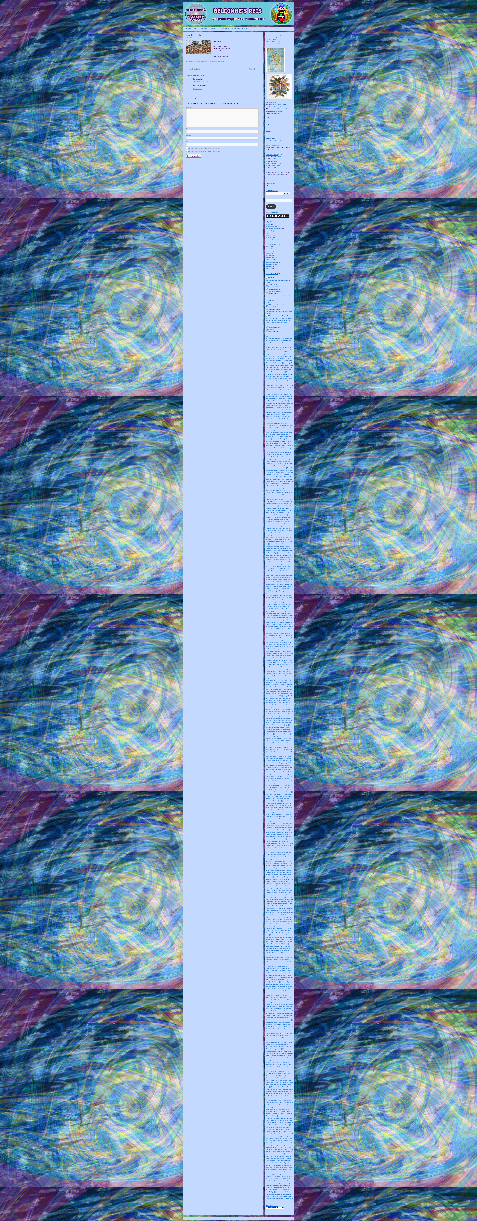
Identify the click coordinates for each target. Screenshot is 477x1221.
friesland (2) (288, 584)
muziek (268, 253)
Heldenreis (269, 131)
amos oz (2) (284, 374)
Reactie (189, 107)
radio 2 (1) (281, 912)
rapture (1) (289, 915)
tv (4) (286, 1113)
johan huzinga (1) (276, 707)
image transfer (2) (279, 673)
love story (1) (279, 771)
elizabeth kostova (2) (274, 546)
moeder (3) (269, 818)
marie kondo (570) (271, 792)
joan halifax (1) (272, 704)
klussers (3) (271, 740)
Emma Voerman (275, 289)
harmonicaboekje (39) (272, 626)
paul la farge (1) (285, 881)
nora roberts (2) (283, 850)
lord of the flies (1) (277, 769)
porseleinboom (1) (287, 901)
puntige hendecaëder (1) (278, 908)
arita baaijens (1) (271, 396)
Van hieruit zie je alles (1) (273, 1129)
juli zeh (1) (279, 722)
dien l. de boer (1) (273, 517)
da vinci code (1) (271, 477)
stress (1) (274, 993)
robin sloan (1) (285, 928)
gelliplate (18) (276, 588)
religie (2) (274, 921)
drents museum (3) (271, 530)
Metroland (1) (285, 805)
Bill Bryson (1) (286, 423)
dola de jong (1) (277, 521)
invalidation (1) (272, 687)
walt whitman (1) (281, 1158)
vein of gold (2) (272, 1131)
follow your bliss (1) (287, 575)
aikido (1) (287, 360)
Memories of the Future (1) (273, 805)
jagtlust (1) (269, 693)
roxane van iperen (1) (278, 935)
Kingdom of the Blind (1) (282, 736)
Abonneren (271, 206)
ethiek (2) (283, 559)
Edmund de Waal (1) (276, 537)
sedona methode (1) (279, 964)
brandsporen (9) (276, 439)
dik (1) (280, 517)
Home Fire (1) (280, 658)
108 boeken (277, 156)
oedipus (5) (269, 856)
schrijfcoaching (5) (282, 948)
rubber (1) (287, 935)
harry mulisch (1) (283, 626)
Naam (188, 129)
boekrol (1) (271, 432)
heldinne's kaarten (271, 239)
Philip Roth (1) (282, 888)
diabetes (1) (282, 512)
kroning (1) (279, 745)
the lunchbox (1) (278, 1037)
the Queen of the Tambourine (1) (280, 1060)
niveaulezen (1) (282, 845)
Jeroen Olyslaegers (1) (272, 702)
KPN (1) (268, 745)
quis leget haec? (275, 327)
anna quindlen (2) (276, 383)
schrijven (268, 266)
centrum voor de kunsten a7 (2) (275, 448)
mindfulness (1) (272, 816)
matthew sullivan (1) (284, 798)
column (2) (285, 463)
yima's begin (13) (277, 1185)
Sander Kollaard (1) (280, 939)
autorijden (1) (272, 410)
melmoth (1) (288, 803)
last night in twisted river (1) (284, 751)
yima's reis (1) (286, 1185)
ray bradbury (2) (270, 917)
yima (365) (269, 1185)
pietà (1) (280, 894)
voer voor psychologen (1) (275, 1149)
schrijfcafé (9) (272, 948)
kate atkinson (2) (277, 729)
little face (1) (277, 767)
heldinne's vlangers (271, 244)
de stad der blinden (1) (278, 497)
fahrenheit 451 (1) (278, 564)
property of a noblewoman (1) (281, 903)
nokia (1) (282, 847)
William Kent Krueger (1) (283, 1176)
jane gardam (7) (287, 696)
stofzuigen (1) (289, 990)
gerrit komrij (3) (275, 595)
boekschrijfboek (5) (279, 432)
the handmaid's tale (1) (286, 1026)
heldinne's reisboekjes (272, 242)
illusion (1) (271, 673)
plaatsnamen (275, 39)
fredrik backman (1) (280, 582)
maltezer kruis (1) (287, 780)
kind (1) (272, 736)
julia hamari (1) (270, 725)
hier (275, 46)
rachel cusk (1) (284, 910)
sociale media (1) (286, 977)
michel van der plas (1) (280, 812)
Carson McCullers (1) (286, 443)
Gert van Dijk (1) (284, 595)
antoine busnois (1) (280, 392)
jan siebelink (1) (278, 696)
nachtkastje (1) (280, 827)
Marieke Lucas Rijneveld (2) (285, 792)
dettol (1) (275, 512)
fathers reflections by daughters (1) (279, 568)
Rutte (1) (290, 937)
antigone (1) (285, 389)
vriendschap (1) (287, 1151)
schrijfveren (269, 260)
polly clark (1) (278, 901)
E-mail (189, 135)
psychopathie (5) (278, 906)
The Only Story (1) (283, 1051)
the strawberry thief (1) (286, 1075)
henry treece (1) (270, 640)
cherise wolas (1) (273, 450)
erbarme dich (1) (280, 557)
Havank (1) (276, 628)
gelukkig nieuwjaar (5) (274, 591)
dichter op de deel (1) (282, 515)
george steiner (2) (286, 591)
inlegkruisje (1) (279, 682)
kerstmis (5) (287, 734)
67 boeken (282, 174)
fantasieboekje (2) (282, 566)
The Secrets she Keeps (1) (280, 1071)
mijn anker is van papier (273, 233)
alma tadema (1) (275, 369)
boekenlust (274, 285)
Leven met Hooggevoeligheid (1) (281, 763)
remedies (273, 41)
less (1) (270, 763)
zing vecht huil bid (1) (282, 1192)
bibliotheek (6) (287, 421)
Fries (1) (282, 584)
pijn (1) (285, 894)
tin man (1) (287, 1098)
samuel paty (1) (270, 939)
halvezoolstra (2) (282, 617)
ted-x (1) (270, 1006)
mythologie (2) (272, 827)
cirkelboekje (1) (279, 456)
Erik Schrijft (274, 293)
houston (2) (286, 662)
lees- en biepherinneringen (273, 228)
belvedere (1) (284, 418)
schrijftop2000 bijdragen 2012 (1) (275, 955)
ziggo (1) (273, 1192)
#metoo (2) (279, 338)
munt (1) (280, 825)
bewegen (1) (271, 421)
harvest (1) (269, 628)
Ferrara (196, 79)
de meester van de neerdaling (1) (280, 492)
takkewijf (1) (281, 1002)
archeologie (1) (287, 394)
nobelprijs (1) (276, 847)
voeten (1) (286, 1149)
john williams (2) (270, 711)
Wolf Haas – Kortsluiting (273, 286)
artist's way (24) (274, 398)
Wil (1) (276, 1174)
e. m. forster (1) (283, 535)
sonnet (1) (274, 979)
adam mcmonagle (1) (280, 354)
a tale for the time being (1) (283, 345)
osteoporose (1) (272, 872)
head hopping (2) (284, 628)
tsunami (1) (281, 1113)
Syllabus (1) (276, 999)
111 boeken (277, 165)
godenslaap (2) (283, 604)
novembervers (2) (282, 852)
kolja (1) (277, 740)
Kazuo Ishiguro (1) (283, 731)
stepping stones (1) (278, 990)
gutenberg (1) (277, 613)
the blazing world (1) (277, 1008)
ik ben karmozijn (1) (283, 671)
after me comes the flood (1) (276, 360)
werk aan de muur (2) (277, 1165)
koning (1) (271, 742)
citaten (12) (274, 459)
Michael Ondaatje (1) (272, 809)
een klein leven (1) (279, 539)
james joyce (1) (276, 693)
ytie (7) (281, 1189)
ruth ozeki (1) (283, 937)
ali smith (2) (283, 365)
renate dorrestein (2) (283, 921)
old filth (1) (275, 859)
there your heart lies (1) (286, 1089)
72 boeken (277, 159)
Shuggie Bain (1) (273, 968)
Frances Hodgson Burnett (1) (280, 579)
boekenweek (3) (280, 430)
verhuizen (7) (289, 1133)
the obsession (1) (273, 1051)
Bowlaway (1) (288, 436)
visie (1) (270, 1142)
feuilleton (268, 235)
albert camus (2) (279, 363)
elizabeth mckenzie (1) (274, 548)
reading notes (275, 331)
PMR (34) (271, 899)
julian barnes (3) (279, 725)
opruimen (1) (271, 868)
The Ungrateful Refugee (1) (276, 1080)
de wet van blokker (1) (272, 506)
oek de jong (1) (277, 856)
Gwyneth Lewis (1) (286, 613)
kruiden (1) (286, 745)
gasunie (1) (274, 586)
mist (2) (285, 816)
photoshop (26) (276, 890)
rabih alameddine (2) (274, 910)
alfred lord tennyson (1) (272, 365)
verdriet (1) (269, 1133)
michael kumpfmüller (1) (285, 807)
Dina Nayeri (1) (286, 517)
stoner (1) (269, 993)
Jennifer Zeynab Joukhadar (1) (283, 700)
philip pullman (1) (273, 888)
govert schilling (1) (271, 608)
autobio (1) (281, 407)
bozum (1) (269, 439)
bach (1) (284, 410)
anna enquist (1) (282, 380)
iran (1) (279, 687)
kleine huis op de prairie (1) (281, 738)
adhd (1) (288, 354)
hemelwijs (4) (277, 637)
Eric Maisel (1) (289, 557)
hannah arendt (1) (271, 620)
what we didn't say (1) (286, 1167)
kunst (267, 246)
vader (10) (281, 1125)
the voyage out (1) (276, 1082)
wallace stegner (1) (271, 1158)
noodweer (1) (289, 847)
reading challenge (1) (282, 917)
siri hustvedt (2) (280, 973)
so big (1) (278, 977)
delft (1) (284, 508)
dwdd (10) (276, 535)
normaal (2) (273, 852)
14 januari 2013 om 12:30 (200, 81)
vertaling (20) (286, 1136)
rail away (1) (287, 912)
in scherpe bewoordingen (278, 305)
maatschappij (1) (271, 778)
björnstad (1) (269, 425)
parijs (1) (276, 879)
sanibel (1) (290, 939)
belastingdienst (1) (275, 418)
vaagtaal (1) (274, 1125)
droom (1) (284, 530)
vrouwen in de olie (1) (272, 1156)
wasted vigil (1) (272, 1160)
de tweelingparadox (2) (277, 501)
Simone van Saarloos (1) (286, 970)
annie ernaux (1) (283, 387)
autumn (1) (279, 410)
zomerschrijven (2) (271, 1196)
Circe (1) (287, 454)
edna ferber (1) (287, 537)
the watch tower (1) (276, 1084)
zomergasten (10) (286, 1194)
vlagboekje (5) (270, 1145)
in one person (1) (275, 678)
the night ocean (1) (277, 1049)
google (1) (287, 606)
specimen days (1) (286, 982)
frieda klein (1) (276, 584)
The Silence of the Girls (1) (283, 1073)
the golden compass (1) (282, 1024)
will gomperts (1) (286, 1174)
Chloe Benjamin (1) (285, 452)
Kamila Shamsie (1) (279, 727)
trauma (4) (276, 1107)
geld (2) (270, 588)
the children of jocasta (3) (275, 1015)
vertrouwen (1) (280, 1138)
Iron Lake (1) (284, 687)
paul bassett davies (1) (274, 881)
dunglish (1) (269, 535)
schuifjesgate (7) (271, 961)
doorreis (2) (282, 523)
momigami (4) (276, 818)
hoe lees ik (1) (272, 658)
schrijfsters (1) (277, 950)
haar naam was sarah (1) (273, 615)
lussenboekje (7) (284, 774)
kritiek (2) (273, 745)
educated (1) (269, 539)
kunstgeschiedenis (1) (285, 747)
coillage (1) (288, 461)
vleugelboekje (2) (286, 1145)
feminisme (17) (275, 573)
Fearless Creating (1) (278, 570)
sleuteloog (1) (278, 975)
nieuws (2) (275, 843)
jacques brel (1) (285, 691)
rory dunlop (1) (288, 932)
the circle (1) (286, 1015)
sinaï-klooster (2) (271, 973)
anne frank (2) (272, 385)
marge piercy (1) (280, 785)
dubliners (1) (276, 532)
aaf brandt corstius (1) (282, 349)
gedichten (269, 237)
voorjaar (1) (274, 1151)
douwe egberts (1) (273, 528)
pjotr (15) (273, 897)
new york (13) (284, 841)
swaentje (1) (280, 997)
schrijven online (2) (284, 959)
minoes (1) (280, 816)
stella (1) (285, 988)
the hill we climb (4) (276, 1031)
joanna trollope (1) (282, 704)
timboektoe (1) (280, 1098)
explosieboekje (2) (284, 561)
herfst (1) (285, 640)
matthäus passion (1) (272, 798)
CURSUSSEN (191, 29)
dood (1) (268, 523)
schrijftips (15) (285, 950)
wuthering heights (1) (277, 1183)
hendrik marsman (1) (287, 637)
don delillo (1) (286, 521)
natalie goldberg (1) (277, 832)
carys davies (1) (270, 445)
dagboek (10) (280, 477)
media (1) (285, 801)
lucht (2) (285, 771)
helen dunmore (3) (285, 633)
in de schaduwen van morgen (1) (277, 675)
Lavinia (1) (269, 754)
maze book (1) (270, 801)
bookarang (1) (286, 434)
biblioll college (275, 309)
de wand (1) (287, 503)
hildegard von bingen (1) (279, 653)
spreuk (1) (287, 984)
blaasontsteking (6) (279, 425)
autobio (268, 224)
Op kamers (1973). (271, 307)
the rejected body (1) (281, 1062)
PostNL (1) (269, 903)
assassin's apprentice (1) (282, 401)
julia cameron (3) (287, 722)
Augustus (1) (271, 405)
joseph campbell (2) (283, 720)
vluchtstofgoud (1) (281, 1147)
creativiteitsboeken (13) (280, 470)
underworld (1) (275, 1118)
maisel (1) (279, 780)
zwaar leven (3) (272, 1198)
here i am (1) (279, 640)
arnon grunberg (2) (281, 396)
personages (274, 37)
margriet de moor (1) (278, 787)
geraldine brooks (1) (272, 593)
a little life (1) (271, 345)
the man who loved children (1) (279, 1040)
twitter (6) (276, 1116)
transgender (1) (283, 1104)
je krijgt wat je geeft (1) (283, 698)
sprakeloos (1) (279, 984)
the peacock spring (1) (280, 1053)
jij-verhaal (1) (283, 702)
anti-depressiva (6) (276, 389)
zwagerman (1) (281, 1198)
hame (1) (289, 617)
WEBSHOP (236, 29)
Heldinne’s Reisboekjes (272, 118)
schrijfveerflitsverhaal (272, 262)
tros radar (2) (276, 1111)
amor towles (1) (276, 374)
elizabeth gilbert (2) (275, 544)
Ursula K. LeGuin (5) (277, 1122)
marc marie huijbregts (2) (273, 783)
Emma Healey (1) (273, 553)
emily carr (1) (284, 548)
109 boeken (277, 163)
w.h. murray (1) (287, 1156)
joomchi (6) (284, 716)
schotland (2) (278, 946)
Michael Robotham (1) (284, 809)
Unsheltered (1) (272, 1120)
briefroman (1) (270, 441)
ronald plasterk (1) (278, 932)
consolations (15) (283, 468)
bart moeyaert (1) (279, 412)
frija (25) (268, 586)
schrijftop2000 (270, 257)
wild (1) (280, 1174)
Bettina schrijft (275, 278)
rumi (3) (277, 937)
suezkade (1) (271, 995)
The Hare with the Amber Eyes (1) (275, 1028)
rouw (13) (268, 935)
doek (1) (288, 519)
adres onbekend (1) (271, 356)
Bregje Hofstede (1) (287, 439)
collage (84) (269, 463)
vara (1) (283, 1129)
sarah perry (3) (270, 941)
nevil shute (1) (276, 841)
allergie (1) (284, 367)
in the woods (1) (285, 678)
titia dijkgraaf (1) (275, 1100)
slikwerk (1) (286, 975)
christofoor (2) (280, 454)
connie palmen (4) (273, 468)
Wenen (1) (278, 1163)
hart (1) (291, 626)
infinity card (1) (270, 682)
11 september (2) (275, 340)
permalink (221, 61)
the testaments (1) (271, 1078)
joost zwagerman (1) (276, 718)
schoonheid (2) (270, 946)
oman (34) (277, 861)
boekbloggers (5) (271, 430)
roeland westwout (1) (282, 930)
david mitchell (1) (285, 483)
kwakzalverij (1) (281, 749)
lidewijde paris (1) (281, 765)
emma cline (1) (278, 550)
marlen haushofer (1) (272, 794)
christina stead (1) (271, 454)
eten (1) (278, 559)
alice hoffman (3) (275, 367)
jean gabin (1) (270, 700)
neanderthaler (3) (273, 836)
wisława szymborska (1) (276, 1178)
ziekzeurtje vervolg (280, 104)
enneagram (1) (285, 555)
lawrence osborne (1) (278, 754)
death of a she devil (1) (274, 508)
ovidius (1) (276, 874)
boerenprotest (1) (277, 434)
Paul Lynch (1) (270, 883)
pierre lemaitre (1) (273, 894)
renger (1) (274, 923)
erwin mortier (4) (270, 559)
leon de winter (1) (278, 760)
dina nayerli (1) (270, 519)
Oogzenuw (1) (284, 865)
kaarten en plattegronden (278, 43)
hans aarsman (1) (279, 622)
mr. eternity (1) (281, 821)
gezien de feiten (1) (280, 599)
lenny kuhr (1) (281, 758)
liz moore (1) (284, 767)
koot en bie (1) (287, 742)
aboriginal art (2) (281, 351)
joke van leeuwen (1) (281, 711)
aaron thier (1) (272, 351)
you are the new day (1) (279, 1187)
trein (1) (285, 1109)
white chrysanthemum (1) (278, 1171)
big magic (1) (278, 423)
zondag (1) (280, 1196)
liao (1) (268, 765)
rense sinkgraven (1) (283, 923)
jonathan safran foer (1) (278, 713)
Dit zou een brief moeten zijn (274, 291)
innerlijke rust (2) (288, 682)
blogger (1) (288, 427)
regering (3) (287, 919)
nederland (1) (282, 836)
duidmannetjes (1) (286, 532)
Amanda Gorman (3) (286, 369)
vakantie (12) (287, 1125)
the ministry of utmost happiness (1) (278, 1044)
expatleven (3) (275, 561)
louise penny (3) (270, 771)
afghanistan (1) (281, 358)
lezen (267, 248)
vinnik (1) (281, 1140)
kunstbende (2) (274, 747)
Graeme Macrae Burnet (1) (284, 608)
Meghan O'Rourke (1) (278, 803)
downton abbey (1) (284, 528)
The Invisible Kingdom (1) (275, 1033)
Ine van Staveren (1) (285, 680)
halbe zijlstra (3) (272, 617)
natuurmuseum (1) (279, 834)
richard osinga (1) (281, 926)
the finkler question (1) (272, 1022)
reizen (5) (268, 921)
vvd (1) (281, 1156)
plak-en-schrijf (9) (281, 897)
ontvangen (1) (276, 865)
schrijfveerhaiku (205, 61)
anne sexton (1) (280, 385)
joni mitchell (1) (276, 716)
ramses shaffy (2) (281, 915)
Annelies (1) (275, 387)
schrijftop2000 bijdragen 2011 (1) (275, 952)
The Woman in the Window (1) (279, 1087)
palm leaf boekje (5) (279, 877)
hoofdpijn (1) (276, 660)
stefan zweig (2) (278, 988)
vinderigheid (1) (274, 1140)
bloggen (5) (281, 427)
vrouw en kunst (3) (279, 1154)
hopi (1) (283, 660)
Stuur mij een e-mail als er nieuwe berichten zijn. (204, 151)
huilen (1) (280, 669)
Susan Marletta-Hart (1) (282, 995)
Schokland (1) (285, 944)
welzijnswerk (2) (270, 1163)
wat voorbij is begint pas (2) (284, 1160)
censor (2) (290, 445)
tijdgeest (268, 268)
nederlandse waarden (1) (279, 839)
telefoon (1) (276, 1006)
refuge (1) (281, 919)
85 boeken (277, 161)
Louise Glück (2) (287, 769)
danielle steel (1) (282, 481)
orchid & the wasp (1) (286, 868)
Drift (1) (279, 530)
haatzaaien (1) (285, 615)
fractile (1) (269, 579)
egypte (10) (271, 541)
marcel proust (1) (285, 783)
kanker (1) (288, 727)
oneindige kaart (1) (275, 863)
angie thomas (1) (279, 378)
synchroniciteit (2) (285, 999)
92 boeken (277, 170)
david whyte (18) (279, 485)
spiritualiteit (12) (270, 984)
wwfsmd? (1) (287, 1183)
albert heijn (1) (288, 363)
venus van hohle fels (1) (284, 1131)
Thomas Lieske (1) (283, 1091)
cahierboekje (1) (284, 441)
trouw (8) (283, 1111)
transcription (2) (274, 1104)
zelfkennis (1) (287, 1189)
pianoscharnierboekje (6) (275, 892)
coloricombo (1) (277, 463)
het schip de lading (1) (281, 651)
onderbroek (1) (284, 861)
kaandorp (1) (269, 727)
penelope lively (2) (283, 885)
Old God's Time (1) (283, 859)
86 (291, 174)
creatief (268, 231)
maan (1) (273, 776)
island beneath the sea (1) (280, 689)
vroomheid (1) (270, 1154)
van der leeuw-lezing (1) (273, 1127)
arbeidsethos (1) (278, 394)
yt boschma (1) (274, 1189)
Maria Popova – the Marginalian (280, 316)
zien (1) (268, 1192)
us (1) (284, 1122)
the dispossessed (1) (285, 1017)
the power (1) (279, 1058)
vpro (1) (280, 1151)
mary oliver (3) (289, 796)
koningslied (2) (278, 742)
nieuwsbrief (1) (282, 843)
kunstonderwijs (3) (271, 749)
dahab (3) (287, 477)
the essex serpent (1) (286, 1020)
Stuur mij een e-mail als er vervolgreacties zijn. (203, 148)
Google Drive (285, 149)
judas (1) (273, 722)
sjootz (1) (287, 973)
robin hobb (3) (277, 928)
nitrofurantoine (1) (273, 845)
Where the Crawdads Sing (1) (274, 1169)
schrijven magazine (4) (272, 959)
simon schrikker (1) (283, 968)
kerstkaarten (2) (279, 734)
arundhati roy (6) (284, 398)
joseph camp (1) (272, 720)
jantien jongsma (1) (271, 698)
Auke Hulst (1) (279, 405)
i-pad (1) (275, 671)
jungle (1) (287, 725)
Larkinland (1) (272, 751)
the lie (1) (276, 1035)
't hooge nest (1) (271, 338)
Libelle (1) (273, 765)
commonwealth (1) (280, 465)
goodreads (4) (280, 606)
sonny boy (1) (281, 979)
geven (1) (285, 597)
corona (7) (271, 470)
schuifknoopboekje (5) (282, 961)
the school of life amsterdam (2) (277, 1069)
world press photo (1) (282, 1180)
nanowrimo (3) (274, 830)
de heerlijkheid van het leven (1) (280, 490)
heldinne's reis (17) (274, 633)
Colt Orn (268, 106)
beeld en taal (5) (280, 416)
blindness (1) (274, 427)
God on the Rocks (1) (272, 604)
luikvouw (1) (275, 774)
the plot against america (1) (279, 1055)
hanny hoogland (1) (282, 620)
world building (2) (271, 1180)
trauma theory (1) (284, 1107)
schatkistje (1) (276, 944)
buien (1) (276, 441)
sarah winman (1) (280, 941)
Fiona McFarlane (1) (276, 575)
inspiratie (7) (276, 684)
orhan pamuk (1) (271, 870)
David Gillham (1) (275, 483)
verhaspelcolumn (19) (279, 1133)
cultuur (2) (278, 474)
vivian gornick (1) (277, 1142)
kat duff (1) (269, 729)
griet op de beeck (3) (279, 611)
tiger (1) (275, 1095)
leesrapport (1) (275, 756)
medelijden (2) (279, 801)
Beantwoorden (197, 89)
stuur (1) (280, 993)
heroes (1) (278, 642)
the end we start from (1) (273, 1020)
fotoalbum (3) (270, 577)
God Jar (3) (287, 602)
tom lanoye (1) (284, 1100)
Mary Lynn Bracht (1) (278, 796)
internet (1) (284, 684)
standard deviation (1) (272, 986)
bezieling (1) (279, 421)
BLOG (244, 29)
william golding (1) (271, 1176)
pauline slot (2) (279, 883)
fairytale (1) (273, 566)
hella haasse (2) (280, 635)
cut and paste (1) (286, 474)
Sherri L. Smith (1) (277, 966)
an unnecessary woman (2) (278, 376)
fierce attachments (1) (286, 573)
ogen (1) (284, 856)
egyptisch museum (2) (281, 541)
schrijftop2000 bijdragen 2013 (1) (275, 957)
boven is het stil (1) (279, 436)
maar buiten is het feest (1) (284, 776)
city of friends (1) (282, 459)
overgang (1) (288, 872)
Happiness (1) (288, 624)
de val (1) (287, 501)
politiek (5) (271, 901)
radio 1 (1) (274, 912)
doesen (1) (269, 521)
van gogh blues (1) (285, 1127)
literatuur (268, 251)
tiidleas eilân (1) (282, 1095)
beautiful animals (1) (281, 414)
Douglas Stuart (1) (277, 526)
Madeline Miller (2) (281, 778)
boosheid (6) (269, 436)
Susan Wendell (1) (271, 997)
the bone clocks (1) (282, 1011)
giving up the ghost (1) (277, 602)
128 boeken (277, 167)
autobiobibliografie (271, 226)
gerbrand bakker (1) (283, 593)
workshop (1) (287, 1178)
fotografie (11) (278, 577)
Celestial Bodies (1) (280, 445)
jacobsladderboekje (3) (274, 691)
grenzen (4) (269, 611)
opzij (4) (278, 868)
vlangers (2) (278, 1145)
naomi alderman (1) (284, 830)
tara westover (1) (273, 1004)
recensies (269, 255)
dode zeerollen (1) (280, 519)
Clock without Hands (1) (277, 461)
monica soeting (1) (286, 818)
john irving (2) (288, 709)
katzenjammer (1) (273, 731)
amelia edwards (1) (271, 372)
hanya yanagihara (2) (278, 624)
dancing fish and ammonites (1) (281, 479)
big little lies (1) (270, 423)
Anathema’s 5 (270, 329)
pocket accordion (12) (280, 899)
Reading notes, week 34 (273, 333)
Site (187, 142)
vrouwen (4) (288, 1154)
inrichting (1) (269, 684)
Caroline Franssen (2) (274, 443)
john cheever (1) (279, 709)
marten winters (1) (283, 794)
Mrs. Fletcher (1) (272, 825)
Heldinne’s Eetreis (271, 125)
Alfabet (268, 302)
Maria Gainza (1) (276, 789)
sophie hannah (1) (275, 982)
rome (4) (270, 932)
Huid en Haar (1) (272, 669)
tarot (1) (280, 1004)
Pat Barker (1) (283, 879)
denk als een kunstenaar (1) (280, 510)
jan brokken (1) (285, 693)
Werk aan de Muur (285, 140)
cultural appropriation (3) (280, 472)
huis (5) (285, 669)
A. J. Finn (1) (271, 349)
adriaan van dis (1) (283, 356)
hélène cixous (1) (271, 635)
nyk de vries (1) (278, 854)
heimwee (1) (281, 631)
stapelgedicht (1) (284, 986)
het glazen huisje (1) (282, 644)
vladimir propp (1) (287, 1142)
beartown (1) (271, 414)
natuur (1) (271, 834)
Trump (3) (275, 1113)
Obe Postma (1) (287, 854)
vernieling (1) (278, 1136)
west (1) (285, 1165)
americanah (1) (281, 372)
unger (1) (282, 1118)
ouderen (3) (280, 872)
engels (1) (278, 555)
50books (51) (275, 342)
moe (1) (290, 816)
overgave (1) (269, 874)
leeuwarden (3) (284, 756)
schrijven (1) (288, 957)
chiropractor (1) (275, 452)
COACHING (203, 29)
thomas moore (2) (279, 1093)
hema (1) (270, 637)
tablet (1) (274, 1002)
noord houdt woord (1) (272, 850)
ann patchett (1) (272, 380)
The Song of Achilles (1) (273, 1075)
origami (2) (279, 870)
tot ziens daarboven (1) (279, 1102)
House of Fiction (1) (276, 662)
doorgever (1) (275, 523)
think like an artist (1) (272, 1091)
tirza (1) (268, 1100)
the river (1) (275, 1066)
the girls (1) (282, 1022)
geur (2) (280, 597)
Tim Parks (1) (271, 1098)
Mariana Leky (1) (286, 789)
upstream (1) (280, 1120)
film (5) (268, 575)
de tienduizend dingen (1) (279, 499)
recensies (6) (274, 919)
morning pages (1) (271, 821)
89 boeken (277, 172)
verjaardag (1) (270, 1136)
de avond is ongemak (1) (278, 488)
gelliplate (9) (284, 588)
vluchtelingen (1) (271, 1147)
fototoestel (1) (286, 577)
